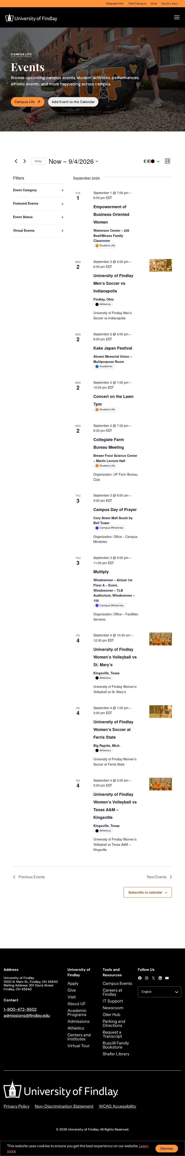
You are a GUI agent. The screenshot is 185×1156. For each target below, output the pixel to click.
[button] (150, 161)
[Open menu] (177, 17)
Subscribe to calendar (145, 892)
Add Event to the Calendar (73, 102)
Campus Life (24, 102)
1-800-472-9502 (20, 1009)
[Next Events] (24, 161)
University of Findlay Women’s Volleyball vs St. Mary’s (115, 657)
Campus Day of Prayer (115, 509)
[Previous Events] (15, 161)
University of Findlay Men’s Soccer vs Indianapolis (113, 283)
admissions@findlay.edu (27, 1015)
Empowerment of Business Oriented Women (111, 214)
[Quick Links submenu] (179, 4)
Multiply (101, 571)
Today (38, 161)
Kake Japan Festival (112, 348)
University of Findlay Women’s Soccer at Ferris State (113, 729)
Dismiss (166, 1148)
